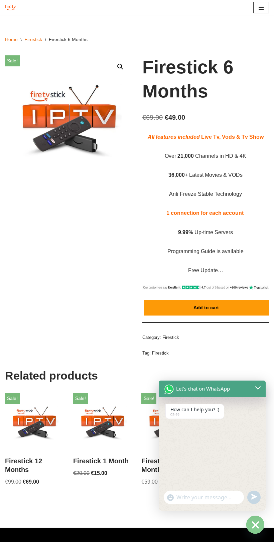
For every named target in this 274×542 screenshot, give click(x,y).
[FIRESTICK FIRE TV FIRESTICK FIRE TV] (12, 7)
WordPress (158, 535)
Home (11, 39)
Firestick (33, 39)
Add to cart (206, 307)
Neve (110, 535)
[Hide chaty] (255, 525)
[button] (120, 67)
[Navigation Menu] (261, 7)
